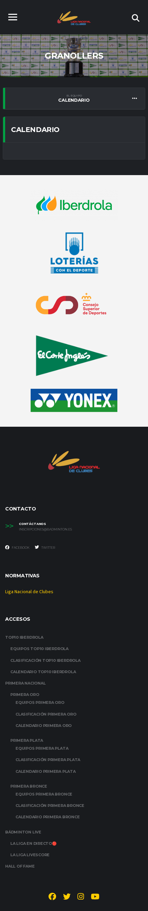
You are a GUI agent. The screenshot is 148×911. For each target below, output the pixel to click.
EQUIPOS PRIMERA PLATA (41, 748)
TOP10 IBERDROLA (24, 637)
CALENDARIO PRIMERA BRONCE (47, 816)
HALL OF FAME (19, 866)
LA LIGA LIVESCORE (30, 854)
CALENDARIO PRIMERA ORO (43, 725)
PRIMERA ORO (24, 694)
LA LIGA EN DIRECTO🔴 (33, 843)
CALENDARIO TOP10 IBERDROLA (43, 671)
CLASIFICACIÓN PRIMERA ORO (45, 714)
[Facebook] (52, 897)
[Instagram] (80, 897)
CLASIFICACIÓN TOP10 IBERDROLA (45, 660)
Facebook (20, 547)
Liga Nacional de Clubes (29, 591)
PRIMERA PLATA (26, 740)
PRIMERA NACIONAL (25, 683)
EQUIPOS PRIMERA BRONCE (43, 794)
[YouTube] (95, 897)
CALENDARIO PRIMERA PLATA (45, 771)
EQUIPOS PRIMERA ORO (39, 702)
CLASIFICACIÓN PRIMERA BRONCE (49, 805)
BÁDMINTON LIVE (23, 832)
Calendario (73, 98)
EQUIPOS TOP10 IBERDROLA (39, 648)
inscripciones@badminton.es (45, 529)
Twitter (48, 547)
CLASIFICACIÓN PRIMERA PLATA (47, 759)
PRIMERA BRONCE (28, 786)
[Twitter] (67, 897)
